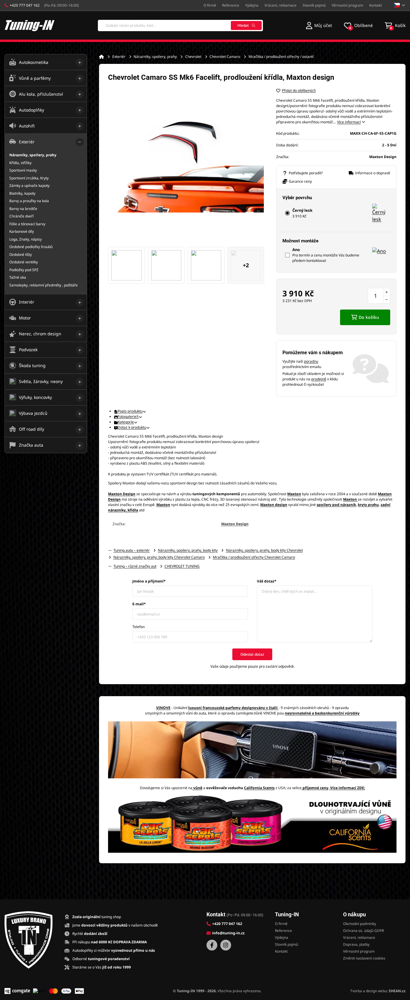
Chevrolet (193, 56)
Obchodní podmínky (359, 923)
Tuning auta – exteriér (131, 550)
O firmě (209, 5)
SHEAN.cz (397, 990)
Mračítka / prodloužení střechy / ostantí (281, 56)
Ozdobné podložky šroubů (31, 246)
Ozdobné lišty (20, 254)
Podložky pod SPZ (23, 269)
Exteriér (118, 56)
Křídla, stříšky (20, 162)
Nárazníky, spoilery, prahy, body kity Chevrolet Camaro (159, 557)
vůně (197, 787)
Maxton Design (235, 523)
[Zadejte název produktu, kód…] (180, 25)
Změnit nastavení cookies (364, 958)
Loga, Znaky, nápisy (25, 239)
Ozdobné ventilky (23, 262)
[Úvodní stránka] (101, 56)
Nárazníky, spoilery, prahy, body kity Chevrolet (264, 550)
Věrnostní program (347, 5)
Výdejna (251, 5)
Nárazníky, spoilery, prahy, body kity (188, 550)
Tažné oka (17, 277)
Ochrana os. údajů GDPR (363, 930)
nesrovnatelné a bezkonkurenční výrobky (322, 713)
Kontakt (375, 5)
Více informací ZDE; (347, 787)
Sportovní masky (23, 170)
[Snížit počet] (386, 300)
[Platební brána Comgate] (17, 991)
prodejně (318, 379)
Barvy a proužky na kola (29, 200)
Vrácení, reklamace (280, 5)
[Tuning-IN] (30, 25)
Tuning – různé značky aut (134, 566)
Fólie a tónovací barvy (27, 223)
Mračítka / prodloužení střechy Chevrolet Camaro (254, 557)
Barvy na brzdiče (23, 208)
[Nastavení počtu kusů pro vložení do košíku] (379, 296)
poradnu (311, 361)
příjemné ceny (315, 787)
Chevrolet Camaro (225, 56)
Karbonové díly (21, 231)
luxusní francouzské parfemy (214, 707)
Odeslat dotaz (252, 654)
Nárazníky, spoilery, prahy (155, 56)
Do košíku (369, 317)
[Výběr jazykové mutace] (399, 5)
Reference (230, 5)
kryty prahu (368, 504)
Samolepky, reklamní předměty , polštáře (43, 285)
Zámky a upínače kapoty (29, 185)
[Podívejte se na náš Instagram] (225, 945)
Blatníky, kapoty (22, 193)
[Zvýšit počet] (386, 292)
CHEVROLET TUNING (182, 566)
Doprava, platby (356, 944)
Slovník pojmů (314, 5)
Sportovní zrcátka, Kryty (29, 178)
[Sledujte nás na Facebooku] (212, 945)
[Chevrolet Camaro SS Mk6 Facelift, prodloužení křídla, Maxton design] (186, 166)
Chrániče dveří (21, 216)
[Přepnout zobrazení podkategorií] (80, 62)
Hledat (243, 25)
